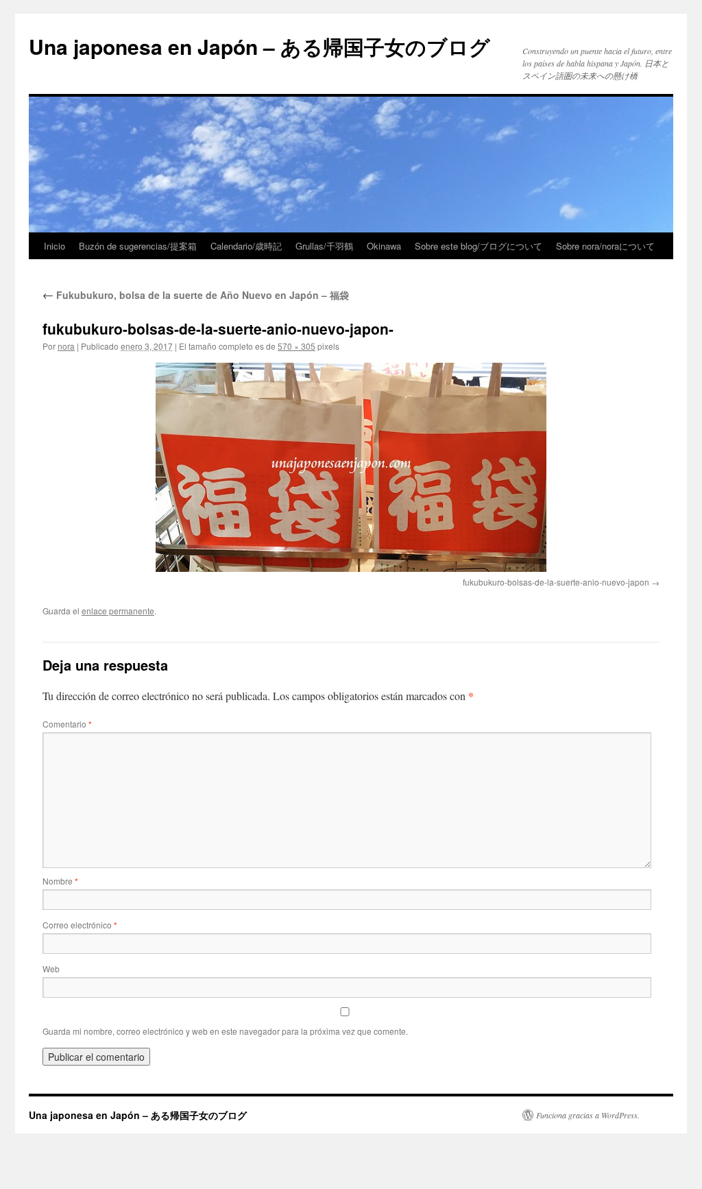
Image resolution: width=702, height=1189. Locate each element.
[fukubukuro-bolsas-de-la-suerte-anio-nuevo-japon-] (351, 467)
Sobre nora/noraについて (605, 245)
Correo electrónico (80, 924)
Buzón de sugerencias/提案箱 (138, 245)
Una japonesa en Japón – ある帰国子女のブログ (259, 46)
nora (66, 346)
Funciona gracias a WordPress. (588, 1114)
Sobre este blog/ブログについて (478, 245)
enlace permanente (118, 610)
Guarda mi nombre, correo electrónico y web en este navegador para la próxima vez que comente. (225, 1031)
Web (51, 968)
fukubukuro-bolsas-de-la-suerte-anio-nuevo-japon (556, 582)
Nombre (60, 881)
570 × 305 (296, 346)
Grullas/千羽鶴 (324, 245)
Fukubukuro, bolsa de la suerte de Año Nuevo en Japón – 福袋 (196, 295)
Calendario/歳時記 (246, 245)
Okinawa (384, 245)
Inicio (54, 245)
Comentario (67, 724)
